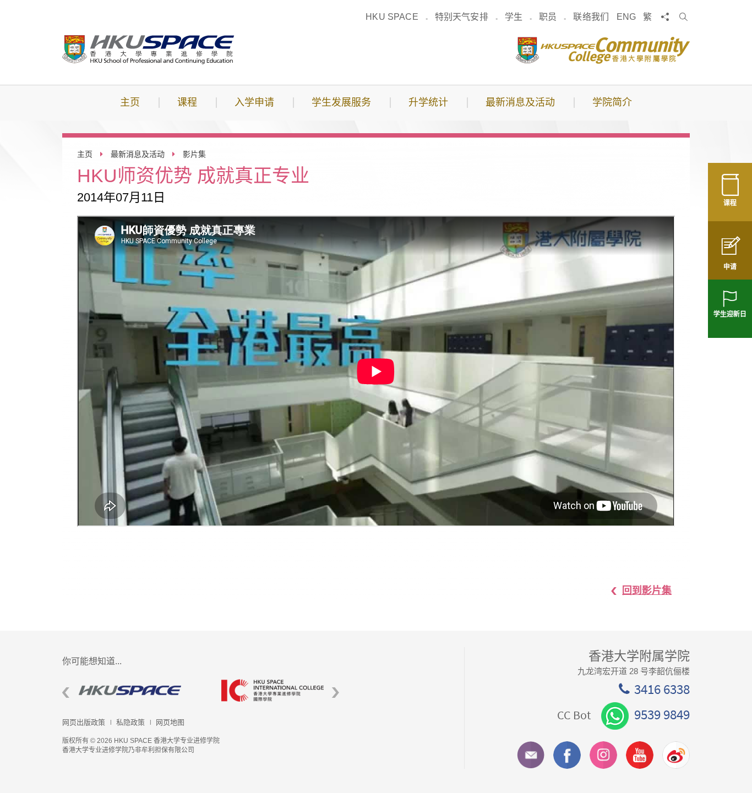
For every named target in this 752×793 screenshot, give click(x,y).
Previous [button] (66, 693)
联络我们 (591, 16)
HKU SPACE (392, 16)
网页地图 (170, 722)
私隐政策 (130, 722)
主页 (84, 154)
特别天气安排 (461, 16)
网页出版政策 (83, 722)
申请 (730, 267)
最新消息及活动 (138, 154)
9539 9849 (662, 714)
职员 (548, 16)
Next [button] (335, 693)
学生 (513, 16)
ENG (626, 16)
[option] (133, 690)
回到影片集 (647, 590)
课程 (730, 203)
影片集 (194, 154)
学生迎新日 (729, 314)
